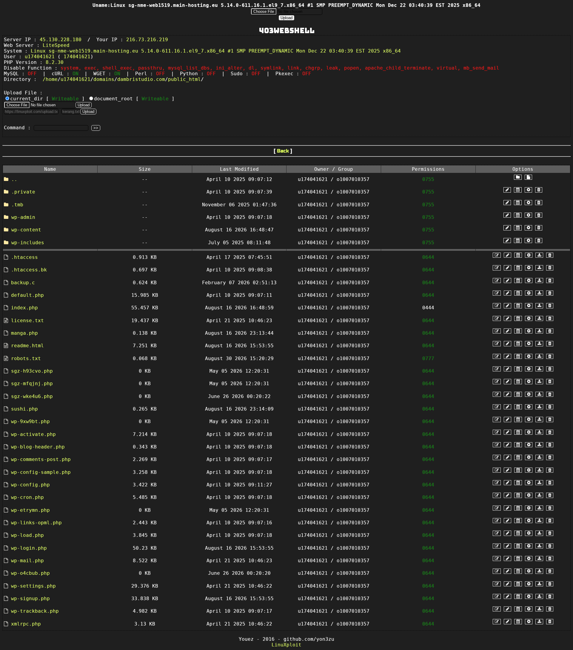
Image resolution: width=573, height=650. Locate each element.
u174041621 (75, 79)
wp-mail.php (27, 560)
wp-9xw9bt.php (30, 421)
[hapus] (538, 189)
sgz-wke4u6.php (32, 396)
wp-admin (23, 217)
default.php (27, 295)
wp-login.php (29, 548)
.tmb (17, 205)
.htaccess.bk (29, 270)
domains (103, 79)
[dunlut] (539, 255)
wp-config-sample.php (41, 472)
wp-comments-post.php (41, 459)
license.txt (27, 320)
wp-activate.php (33, 434)
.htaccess (24, 257)
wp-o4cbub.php (30, 573)
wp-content (26, 230)
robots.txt (26, 358)
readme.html (27, 345)
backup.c (23, 282)
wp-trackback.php (35, 611)
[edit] (497, 255)
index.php (24, 308)
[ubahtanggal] (518, 189)
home (52, 79)
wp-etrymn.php (30, 510)
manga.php (24, 333)
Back (283, 151)
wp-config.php (30, 485)
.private (23, 192)
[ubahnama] (507, 189)
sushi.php (24, 409)
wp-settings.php (33, 586)
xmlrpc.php (26, 624)
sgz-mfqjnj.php (32, 383)
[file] (528, 177)
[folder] (518, 177)
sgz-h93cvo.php (32, 371)
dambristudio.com (141, 79)
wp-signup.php (30, 598)
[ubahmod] (528, 189)
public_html (184, 79)
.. (14, 179)
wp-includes (27, 242)
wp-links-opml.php (36, 522)
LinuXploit (286, 645)
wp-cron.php (27, 497)
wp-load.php (27, 535)
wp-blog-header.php (38, 447)
